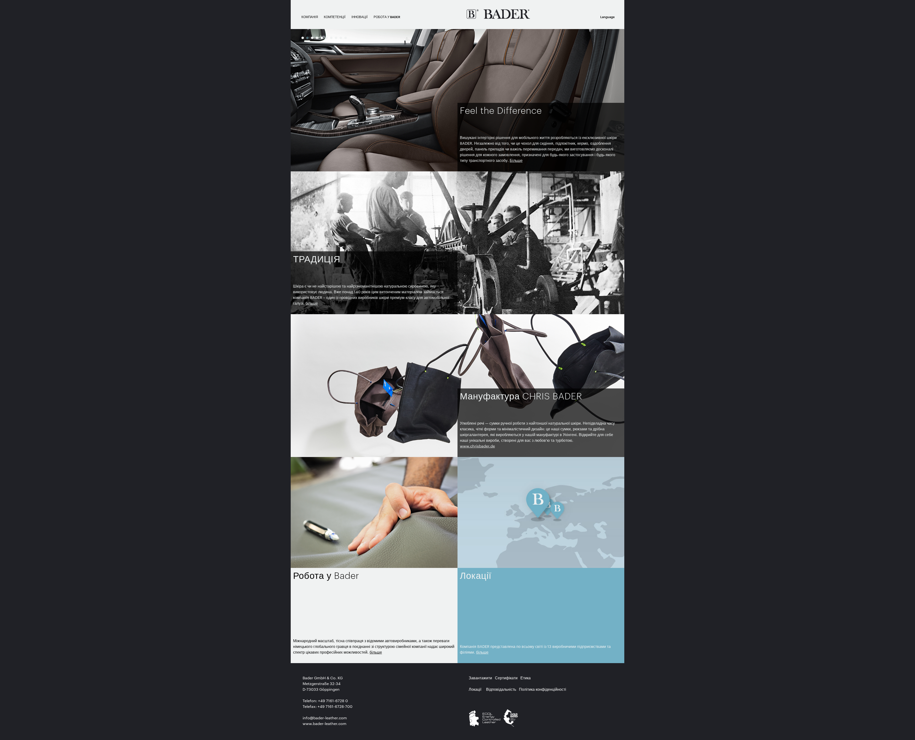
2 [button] (307, 37)
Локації (475, 689)
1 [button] (302, 37)
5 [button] (321, 37)
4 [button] (317, 37)
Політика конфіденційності (542, 689)
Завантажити (480, 677)
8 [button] (336, 37)
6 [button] (326, 37)
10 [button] (345, 37)
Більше (516, 160)
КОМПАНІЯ (309, 17)
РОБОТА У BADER (387, 17)
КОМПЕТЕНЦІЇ (335, 17)
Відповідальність (501, 689)
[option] (457, 100)
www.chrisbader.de (477, 445)
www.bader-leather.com (324, 723)
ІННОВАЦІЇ (359, 17)
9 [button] (340, 37)
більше (311, 303)
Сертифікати (506, 677)
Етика (525, 677)
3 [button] (312, 37)
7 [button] (331, 37)
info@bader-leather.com (325, 717)
